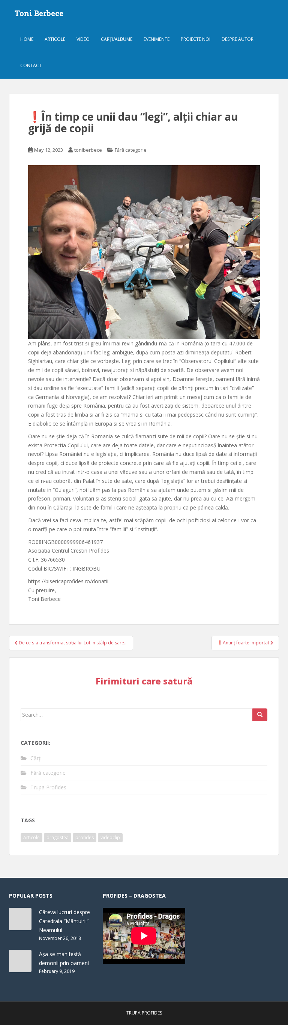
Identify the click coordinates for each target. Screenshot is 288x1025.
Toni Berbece (39, 13)
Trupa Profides (48, 787)
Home (26, 39)
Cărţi (36, 758)
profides (84, 837)
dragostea (57, 837)
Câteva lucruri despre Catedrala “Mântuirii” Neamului (64, 921)
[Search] (259, 714)
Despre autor (238, 39)
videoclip (110, 837)
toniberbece (88, 149)
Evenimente (157, 39)
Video (83, 39)
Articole (55, 39)
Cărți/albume (116, 39)
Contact (31, 65)
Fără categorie (131, 149)
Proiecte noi (195, 39)
